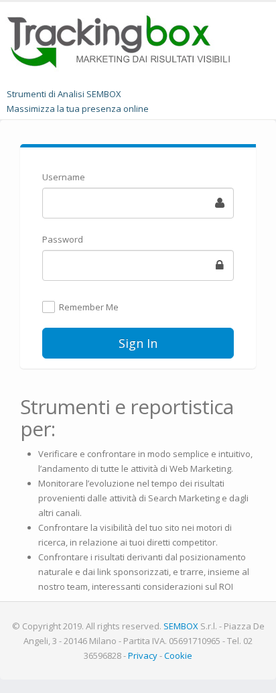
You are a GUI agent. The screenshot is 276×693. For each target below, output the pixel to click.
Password (62, 239)
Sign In (138, 343)
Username (63, 177)
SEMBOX (180, 626)
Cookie (178, 655)
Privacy (142, 655)
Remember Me (89, 307)
